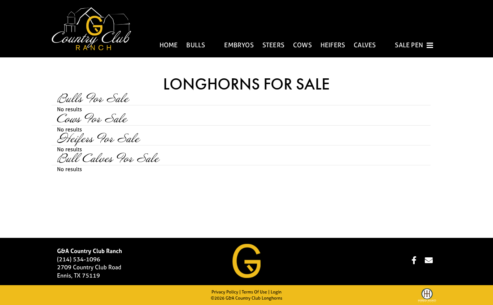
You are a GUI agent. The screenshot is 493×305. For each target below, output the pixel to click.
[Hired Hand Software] (427, 296)
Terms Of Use (254, 292)
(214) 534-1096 (78, 259)
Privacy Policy (224, 292)
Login (276, 292)
